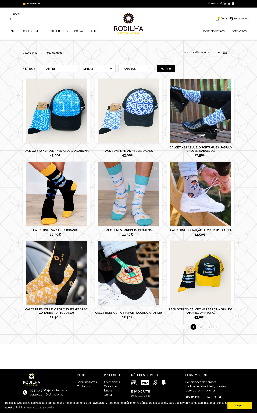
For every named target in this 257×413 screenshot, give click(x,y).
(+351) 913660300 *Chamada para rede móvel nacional (48, 392)
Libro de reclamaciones (200, 390)
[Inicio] (128, 23)
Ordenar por (187, 52)
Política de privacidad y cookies (205, 386)
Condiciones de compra (200, 382)
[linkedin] (224, 4)
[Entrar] (82, 87)
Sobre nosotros (87, 382)
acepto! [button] (239, 405)
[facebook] (220, 4)
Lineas (108, 390)
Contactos (84, 386)
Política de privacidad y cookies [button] (35, 407)
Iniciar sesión (241, 18)
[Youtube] (232, 4)
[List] (231, 52)
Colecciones (30, 52)
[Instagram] (228, 4)
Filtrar (166, 68)
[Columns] (225, 52)
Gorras (108, 394)
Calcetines (110, 386)
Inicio (13, 31)
